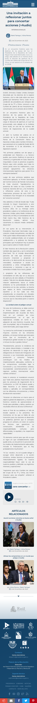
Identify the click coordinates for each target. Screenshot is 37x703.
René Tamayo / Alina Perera (20, 549)
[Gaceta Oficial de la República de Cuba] (31, 626)
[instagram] (18, 694)
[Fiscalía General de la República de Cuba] (12, 644)
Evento (26, 45)
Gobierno (19, 683)
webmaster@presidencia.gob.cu (19, 678)
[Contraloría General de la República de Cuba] (31, 635)
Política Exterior (15, 45)
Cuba (21, 686)
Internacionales (18, 30)
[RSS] (27, 694)
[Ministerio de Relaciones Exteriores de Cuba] (6, 626)
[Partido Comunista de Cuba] (18, 635)
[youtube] (13, 694)
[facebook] (9, 694)
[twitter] (22, 694)
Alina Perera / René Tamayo (20, 587)
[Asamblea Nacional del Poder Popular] (6, 635)
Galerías (28, 686)
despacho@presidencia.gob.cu (18, 657)
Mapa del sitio (22, 689)
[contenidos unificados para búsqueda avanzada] (25, 644)
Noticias (28, 683)
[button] (19, 502)
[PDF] (3, 700)
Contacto (12, 689)
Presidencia (10, 683)
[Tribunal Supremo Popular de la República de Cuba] (18, 626)
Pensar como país (11, 686)
